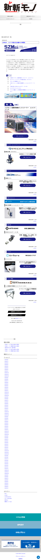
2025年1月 (6, 390)
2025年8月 (6, 379)
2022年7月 (6, 439)
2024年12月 (7, 392)
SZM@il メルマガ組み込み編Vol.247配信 (12, 349)
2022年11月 (7, 432)
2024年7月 (6, 400)
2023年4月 (6, 424)
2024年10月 (7, 395)
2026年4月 (6, 366)
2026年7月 (6, 361)
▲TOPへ (35, 141)
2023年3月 (6, 426)
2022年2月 (6, 447)
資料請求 (20, 525)
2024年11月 (7, 393)
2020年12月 (7, 470)
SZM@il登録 (20, 517)
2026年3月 (6, 367)
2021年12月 (7, 450)
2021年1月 (6, 468)
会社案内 (30, 18)
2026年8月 (6, 359)
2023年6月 (6, 421)
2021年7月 (6, 458)
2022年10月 (7, 434)
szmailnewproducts (8, 496)
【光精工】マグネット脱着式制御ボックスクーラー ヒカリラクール (21, 77)
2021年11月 (7, 452)
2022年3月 (6, 445)
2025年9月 (6, 377)
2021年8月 (6, 457)
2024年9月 (6, 397)
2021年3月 (6, 465)
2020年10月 (7, 473)
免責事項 (20, 558)
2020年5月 (6, 481)
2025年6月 (6, 382)
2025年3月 (6, 387)
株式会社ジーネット (18, 318)
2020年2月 (6, 486)
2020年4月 (6, 483)
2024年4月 (6, 405)
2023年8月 (6, 418)
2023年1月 (6, 429)
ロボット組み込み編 (8, 498)
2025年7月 (6, 380)
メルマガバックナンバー (10, 18)
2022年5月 (6, 442)
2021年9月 (6, 455)
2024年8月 (6, 398)
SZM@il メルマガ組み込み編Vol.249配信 (12, 344)
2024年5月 (6, 403)
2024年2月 (6, 408)
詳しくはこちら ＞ (21, 136)
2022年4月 (6, 444)
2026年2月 (6, 369)
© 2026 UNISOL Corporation (20, 553)
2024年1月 (6, 410)
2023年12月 (7, 411)
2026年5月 (6, 364)
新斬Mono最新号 (10, 16)
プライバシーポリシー (20, 556)
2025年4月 (6, 385)
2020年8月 (6, 476)
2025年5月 (6, 384)
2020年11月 (7, 471)
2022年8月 (6, 437)
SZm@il (6, 495)
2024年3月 (6, 406)
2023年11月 (7, 413)
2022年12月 (7, 431)
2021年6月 (6, 460)
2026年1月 (6, 371)
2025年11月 (7, 374)
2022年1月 (6, 449)
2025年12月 (7, 372)
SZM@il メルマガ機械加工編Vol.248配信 (12, 346)
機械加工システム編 (8, 501)
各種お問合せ (20, 532)
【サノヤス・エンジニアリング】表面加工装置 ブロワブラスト (21, 79)
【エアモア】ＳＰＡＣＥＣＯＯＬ (15, 88)
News (6, 493)
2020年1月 (6, 488)
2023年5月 (6, 423)
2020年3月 (6, 484)
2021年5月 (6, 462)
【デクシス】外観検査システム (15, 81)
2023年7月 (6, 419)
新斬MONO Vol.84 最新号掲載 (10, 347)
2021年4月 (6, 463)
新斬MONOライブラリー (31, 16)
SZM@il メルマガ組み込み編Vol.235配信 (14, 42)
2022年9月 (6, 436)
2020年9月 (6, 475)
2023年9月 (6, 416)
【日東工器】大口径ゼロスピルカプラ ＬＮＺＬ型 (18, 86)
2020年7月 (6, 478)
